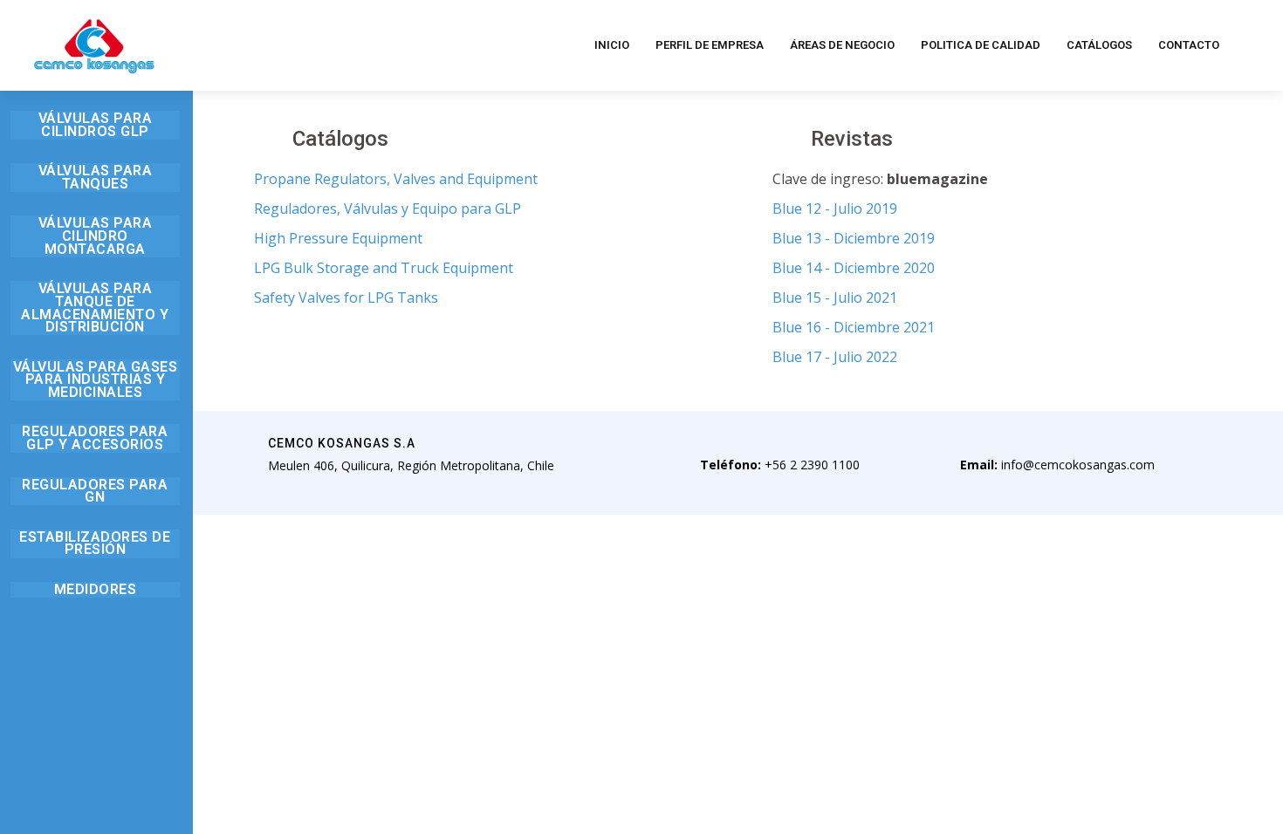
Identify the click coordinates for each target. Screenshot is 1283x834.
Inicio (611, 44)
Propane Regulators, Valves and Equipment (396, 178)
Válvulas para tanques (95, 177)
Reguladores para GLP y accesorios (95, 438)
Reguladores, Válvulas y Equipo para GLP (387, 208)
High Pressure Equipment (338, 238)
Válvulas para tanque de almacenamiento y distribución (94, 307)
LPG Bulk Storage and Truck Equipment (383, 267)
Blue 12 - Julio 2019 (834, 208)
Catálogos (1099, 44)
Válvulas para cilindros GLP (95, 125)
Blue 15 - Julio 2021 (834, 297)
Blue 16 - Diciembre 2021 (853, 327)
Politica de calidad (980, 44)
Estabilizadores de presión (94, 543)
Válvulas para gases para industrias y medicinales (95, 379)
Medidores (95, 589)
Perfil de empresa (709, 44)
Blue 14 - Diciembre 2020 (853, 267)
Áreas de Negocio (842, 44)
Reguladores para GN (95, 491)
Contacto (1188, 44)
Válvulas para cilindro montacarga (95, 235)
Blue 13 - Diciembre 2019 (853, 238)
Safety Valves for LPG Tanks (346, 297)
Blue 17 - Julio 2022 (834, 356)
